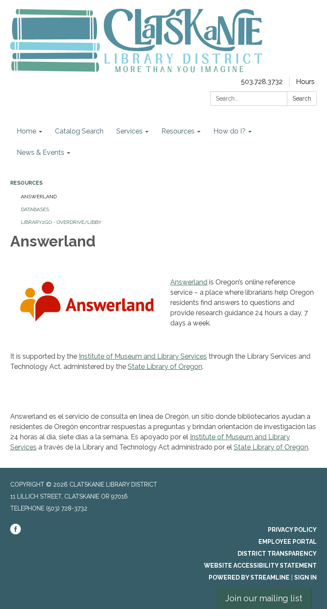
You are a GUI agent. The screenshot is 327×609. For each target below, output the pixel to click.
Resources (26, 183)
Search (302, 98)
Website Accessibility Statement (260, 565)
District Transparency (277, 553)
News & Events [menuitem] (40, 152)
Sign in (305, 577)
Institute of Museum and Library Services (143, 356)
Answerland (39, 197)
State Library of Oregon (165, 366)
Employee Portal (287, 541)
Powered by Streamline (249, 577)
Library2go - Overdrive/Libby (61, 222)
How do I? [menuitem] (229, 131)
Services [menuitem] (129, 131)
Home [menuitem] (26, 131)
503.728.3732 (262, 82)
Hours (305, 82)
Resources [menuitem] (178, 131)
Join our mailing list (263, 598)
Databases (35, 209)
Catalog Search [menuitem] (79, 131)
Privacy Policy (292, 529)
